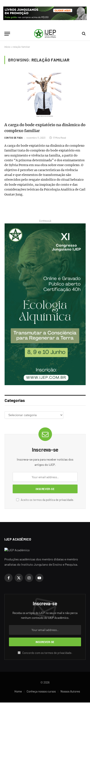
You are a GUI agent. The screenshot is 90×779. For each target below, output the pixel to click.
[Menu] (7, 34)
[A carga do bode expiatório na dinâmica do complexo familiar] (45, 95)
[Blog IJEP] (45, 34)
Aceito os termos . (47, 500)
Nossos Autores (70, 691)
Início (7, 46)
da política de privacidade (57, 500)
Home (18, 691)
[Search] (83, 34)
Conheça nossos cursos (41, 691)
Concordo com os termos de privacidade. (47, 653)
